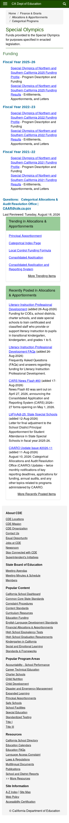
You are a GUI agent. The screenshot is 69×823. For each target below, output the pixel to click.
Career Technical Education (22, 669)
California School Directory (22, 740)
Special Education (16, 712)
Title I (9, 722)
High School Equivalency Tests (24, 632)
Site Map (25, 792)
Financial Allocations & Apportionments (29, 627)
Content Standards (17, 608)
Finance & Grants (30, 13)
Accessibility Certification (20, 801)
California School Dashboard (23, 594)
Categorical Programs (25, 21)
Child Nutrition (14, 679)
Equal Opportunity (17, 538)
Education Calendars (18, 745)
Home (12, 13)
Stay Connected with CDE (21, 552)
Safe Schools (14, 703)
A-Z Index (12, 792)
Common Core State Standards (25, 599)
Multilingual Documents (20, 764)
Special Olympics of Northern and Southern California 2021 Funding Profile (34, 162)
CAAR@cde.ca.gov (17, 208)
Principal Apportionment (25, 235)
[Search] (64, 4)
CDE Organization (17, 528)
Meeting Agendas (16, 570)
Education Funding (17, 618)
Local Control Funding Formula (30, 250)
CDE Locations (15, 519)
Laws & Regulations (18, 759)
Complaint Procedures (19, 603)
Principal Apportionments (21, 698)
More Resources (20, 778)
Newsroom (12, 547)
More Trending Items (42, 276)
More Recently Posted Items (37, 494)
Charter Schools (15, 674)
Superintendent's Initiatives (22, 557)
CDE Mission (13, 524)
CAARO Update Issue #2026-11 (31, 448)
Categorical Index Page (25, 243)
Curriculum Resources (19, 613)
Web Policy (12, 797)
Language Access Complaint (23, 754)
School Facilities (15, 707)
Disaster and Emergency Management (29, 688)
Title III (10, 727)
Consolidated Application (26, 257)
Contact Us (12, 533)
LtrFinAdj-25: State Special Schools (33, 414)
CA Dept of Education (26, 3)
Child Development (17, 684)
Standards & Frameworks (21, 651)
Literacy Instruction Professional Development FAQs (30, 349)
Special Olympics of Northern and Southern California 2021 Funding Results (34, 179)
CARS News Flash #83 (25, 380)
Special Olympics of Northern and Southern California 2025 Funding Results (34, 90)
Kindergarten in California (21, 641)
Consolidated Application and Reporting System (29, 266)
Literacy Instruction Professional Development (30, 306)
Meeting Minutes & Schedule (23, 575)
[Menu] (5, 3)
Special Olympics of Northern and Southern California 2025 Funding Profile (34, 72)
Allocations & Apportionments (30, 17)
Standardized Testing (18, 717)
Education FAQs (15, 750)
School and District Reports (22, 774)
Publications (13, 769)
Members (11, 580)
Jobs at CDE (13, 543)
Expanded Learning (18, 693)
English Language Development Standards (32, 622)
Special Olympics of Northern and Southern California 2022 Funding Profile (34, 117)
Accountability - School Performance (28, 665)
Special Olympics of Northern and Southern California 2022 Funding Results (34, 135)
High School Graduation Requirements (29, 637)
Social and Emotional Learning (24, 646)
